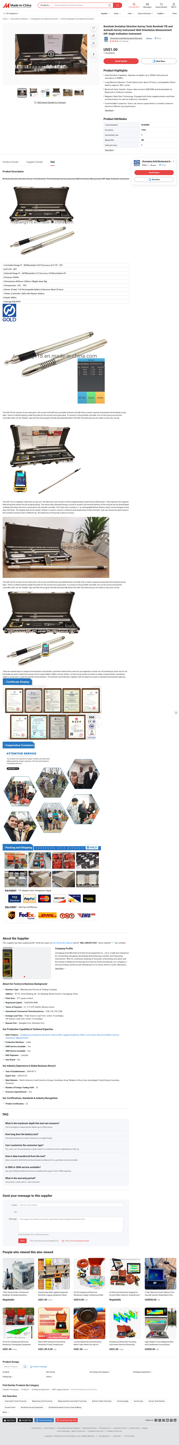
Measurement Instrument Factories (72, 1401)
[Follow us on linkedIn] (175, 1420)
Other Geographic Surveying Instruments (77, 19)
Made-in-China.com (78, 1431)
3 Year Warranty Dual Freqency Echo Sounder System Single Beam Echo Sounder (159, 1295)
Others (49, 1376)
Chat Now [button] (160, 61)
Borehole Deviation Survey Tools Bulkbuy (65, 1407)
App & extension (144, 13)
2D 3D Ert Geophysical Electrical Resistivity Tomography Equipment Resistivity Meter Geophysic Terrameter (18, 1344)
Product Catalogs (39, 1366)
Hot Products (36, 1428)
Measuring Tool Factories (42, 1401)
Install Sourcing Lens (67, 1420)
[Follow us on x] (159, 1420)
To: (16, 1212)
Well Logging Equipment (68, 1034)
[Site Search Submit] (117, 5)
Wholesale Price (105, 1428)
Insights (145, 1428)
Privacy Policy (130, 1436)
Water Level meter (88, 1034)
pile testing (50, 1372)
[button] (109, 5)
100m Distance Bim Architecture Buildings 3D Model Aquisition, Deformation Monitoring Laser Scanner (18, 1295)
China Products (49, 1428)
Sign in (173, 7)
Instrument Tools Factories (15, 1401)
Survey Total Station (157, 1401)
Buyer (116, 13)
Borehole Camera (49, 1034)
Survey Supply (122, 1401)
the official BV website (63, 942)
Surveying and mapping (99, 1372)
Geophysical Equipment (30, 1034)
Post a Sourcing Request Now (75, 1240)
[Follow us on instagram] (163, 1420)
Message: (13, 1219)
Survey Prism (10, 1407)
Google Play (25, 1420)
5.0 (145, 165)
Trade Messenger (44, 1420)
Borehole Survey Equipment (32, 1407)
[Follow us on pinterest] (171, 1420)
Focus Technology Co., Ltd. (71, 1436)
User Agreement (103, 1436)
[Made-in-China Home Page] (17, 5)
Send (22, 1240)
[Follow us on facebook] (156, 1420)
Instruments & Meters (19, 19)
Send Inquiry (121, 61)
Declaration (117, 1436)
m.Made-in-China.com (96, 1431)
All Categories (11, 13)
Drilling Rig (7, 1376)
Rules (174, 13)
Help (129, 13)
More (5, 1412)
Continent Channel (120, 1428)
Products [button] (45, 5)
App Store (9, 1420)
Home (5, 19)
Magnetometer (22, 1037)
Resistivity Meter (104, 1034)
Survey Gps (138, 1401)
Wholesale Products (89, 1428)
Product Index (134, 1428)
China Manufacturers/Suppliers (69, 1428)
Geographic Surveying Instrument (44, 19)
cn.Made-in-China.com (114, 1431)
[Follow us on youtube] (167, 1420)
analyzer (6, 1372)
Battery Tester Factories (102, 1401)
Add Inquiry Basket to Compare (51, 102)
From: (14, 1205)
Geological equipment (142, 1372)
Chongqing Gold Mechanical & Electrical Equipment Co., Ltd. (127, 38)
